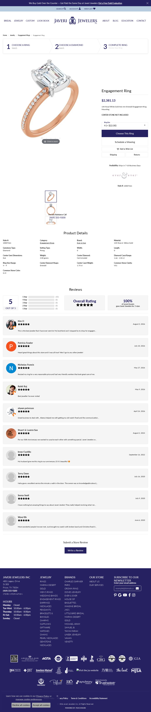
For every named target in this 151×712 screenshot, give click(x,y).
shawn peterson (26, 408)
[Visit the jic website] (59, 670)
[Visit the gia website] (135, 658)
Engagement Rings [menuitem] (50, 599)
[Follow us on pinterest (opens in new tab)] (115, 595)
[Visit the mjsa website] (136, 670)
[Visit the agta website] (46, 658)
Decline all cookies (21, 705)
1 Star (25, 308)
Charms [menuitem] (44, 620)
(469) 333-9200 (57, 217)
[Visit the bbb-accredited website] (72, 658)
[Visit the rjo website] (69, 682)
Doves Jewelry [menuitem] (73, 592)
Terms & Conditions (78, 698)
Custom (30, 20)
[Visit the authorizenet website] (58, 658)
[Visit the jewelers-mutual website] (44, 670)
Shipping (113, 154)
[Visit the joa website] (69, 670)
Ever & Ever (81, 243)
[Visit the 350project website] (14, 658)
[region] (51, 100)
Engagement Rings (24, 35)
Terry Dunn (23, 473)
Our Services (96, 584)
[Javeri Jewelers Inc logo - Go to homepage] (75, 21)
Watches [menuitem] (44, 630)
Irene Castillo (24, 451)
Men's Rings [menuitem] (46, 592)
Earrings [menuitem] (45, 602)
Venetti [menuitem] (69, 641)
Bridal (7, 20)
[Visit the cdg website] (111, 658)
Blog (115, 20)
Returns (137, 154)
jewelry (12, 35)
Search (14, 48)
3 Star (25, 303)
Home (5, 35)
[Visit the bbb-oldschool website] (84, 658)
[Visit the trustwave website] (105, 682)
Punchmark (81, 708)
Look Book (43, 20)
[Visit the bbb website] (92, 658)
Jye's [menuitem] (67, 609)
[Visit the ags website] (30, 658)
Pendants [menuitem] (45, 609)
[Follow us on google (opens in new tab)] (120, 595)
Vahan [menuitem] (68, 638)
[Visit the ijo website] (14, 670)
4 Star (25, 300)
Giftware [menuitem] (45, 627)
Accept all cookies (41, 705)
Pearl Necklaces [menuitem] (49, 638)
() (57, 297)
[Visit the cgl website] (122, 658)
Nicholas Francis (26, 364)
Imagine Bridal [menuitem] (73, 606)
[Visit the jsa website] (88, 670)
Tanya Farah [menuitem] (71, 630)
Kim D (21, 321)
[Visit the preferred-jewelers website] (56, 682)
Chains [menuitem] (43, 634)
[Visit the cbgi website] (101, 658)
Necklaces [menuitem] (45, 606)
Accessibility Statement (98, 698)
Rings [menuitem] (43, 581)
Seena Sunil (23, 495)
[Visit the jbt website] (28, 670)
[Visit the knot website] (122, 670)
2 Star (25, 305)
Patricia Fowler (25, 342)
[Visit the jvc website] (107, 670)
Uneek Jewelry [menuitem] (73, 634)
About (105, 20)
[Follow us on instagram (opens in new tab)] (133, 595)
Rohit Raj (22, 386)
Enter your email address (125, 582)
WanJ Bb (22, 517)
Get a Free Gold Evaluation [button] (110, 3)
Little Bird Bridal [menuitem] (74, 613)
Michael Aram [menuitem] (72, 623)
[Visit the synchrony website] (84, 682)
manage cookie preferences (29, 699)
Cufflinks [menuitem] (45, 623)
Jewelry (18, 20)
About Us (94, 581)
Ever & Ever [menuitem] (71, 595)
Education (127, 20)
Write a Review (75, 550)
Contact (141, 20)
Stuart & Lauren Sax (28, 430)
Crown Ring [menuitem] (71, 588)
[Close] (147, 3)
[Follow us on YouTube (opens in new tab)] (125, 595)
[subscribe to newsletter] (137, 588)
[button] (61, 8)
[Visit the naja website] (41, 682)
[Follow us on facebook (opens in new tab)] (129, 595)
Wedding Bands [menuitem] (49, 595)
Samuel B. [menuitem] (70, 627)
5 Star (25, 297)
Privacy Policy (62, 698)
